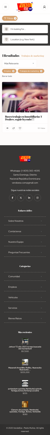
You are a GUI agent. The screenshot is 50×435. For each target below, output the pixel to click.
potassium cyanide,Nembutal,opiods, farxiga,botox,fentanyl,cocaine (25, 390)
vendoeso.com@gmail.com (25, 182)
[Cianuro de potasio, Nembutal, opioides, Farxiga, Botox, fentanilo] (25, 404)
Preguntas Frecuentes (19, 252)
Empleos (12, 286)
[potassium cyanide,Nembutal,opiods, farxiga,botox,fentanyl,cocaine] (25, 383)
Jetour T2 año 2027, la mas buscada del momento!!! (25, 348)
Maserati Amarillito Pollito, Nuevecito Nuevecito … (25, 369)
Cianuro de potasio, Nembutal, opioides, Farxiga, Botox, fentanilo (25, 411)
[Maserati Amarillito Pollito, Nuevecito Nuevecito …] (25, 362)
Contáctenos (14, 231)
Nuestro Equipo (15, 241)
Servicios (12, 307)
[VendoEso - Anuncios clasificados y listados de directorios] (25, 7)
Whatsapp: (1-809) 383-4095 (25, 170)
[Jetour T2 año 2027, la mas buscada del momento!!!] (25, 341)
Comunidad (14, 276)
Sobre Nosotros (15, 220)
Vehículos (13, 297)
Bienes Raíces (15, 318)
